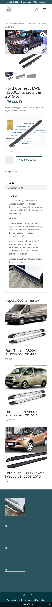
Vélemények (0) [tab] (15, 188)
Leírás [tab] (11, 183)
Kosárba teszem (29, 159)
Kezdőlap (9, 24)
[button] (42, 34)
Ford (16, 24)
